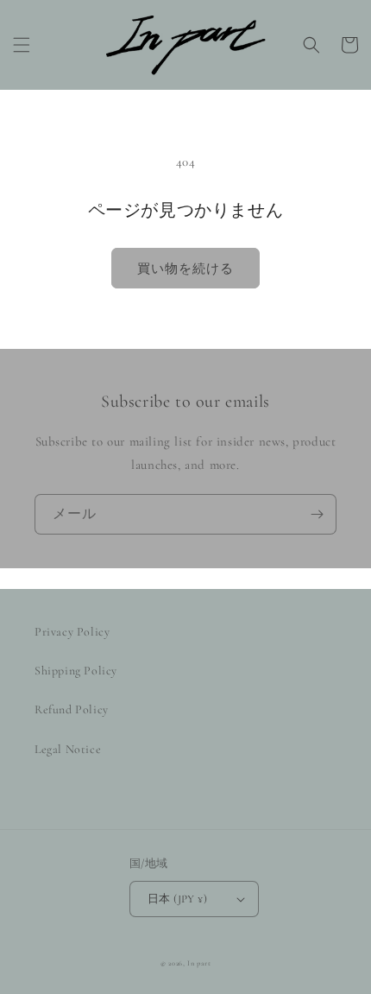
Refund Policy (72, 709)
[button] (22, 45)
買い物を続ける (185, 268)
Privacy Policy (72, 631)
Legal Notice (68, 749)
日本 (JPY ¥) (177, 899)
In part (199, 963)
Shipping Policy (76, 670)
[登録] (317, 514)
